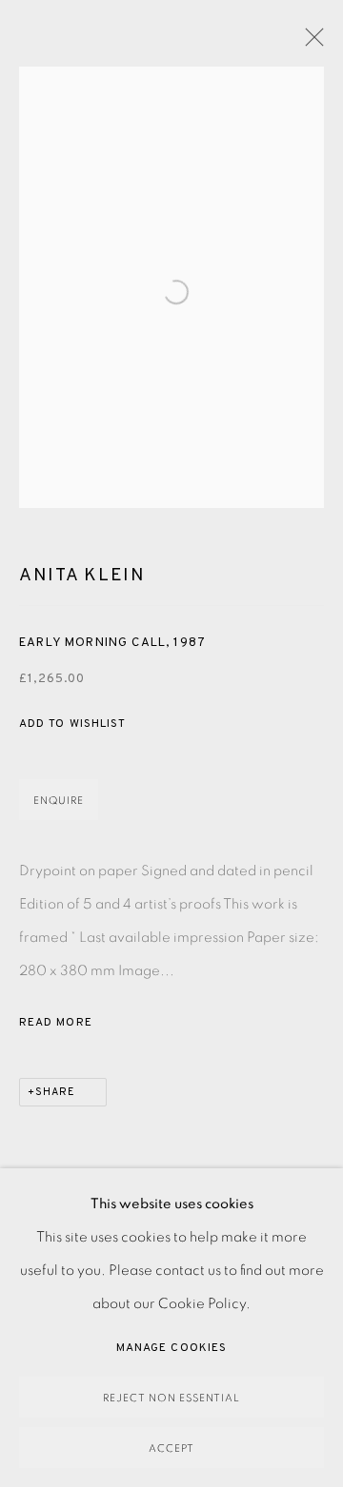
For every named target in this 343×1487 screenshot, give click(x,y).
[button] (72, 724)
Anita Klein (82, 575)
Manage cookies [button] (171, 1348)
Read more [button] (55, 1022)
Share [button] (55, 1092)
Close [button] (309, 43)
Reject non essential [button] (171, 1398)
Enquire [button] (58, 800)
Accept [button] (171, 1448)
